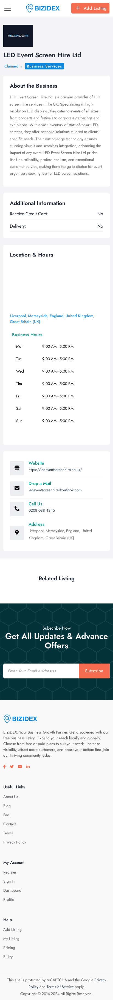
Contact (9, 824)
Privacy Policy (14, 842)
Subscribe (94, 671)
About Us (10, 796)
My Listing (11, 938)
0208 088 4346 (42, 510)
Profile (8, 899)
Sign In (9, 881)
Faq (6, 815)
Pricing (9, 947)
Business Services (44, 66)
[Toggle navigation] (8, 8)
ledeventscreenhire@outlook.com (55, 490)
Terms (8, 833)
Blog (7, 805)
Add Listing (95, 8)
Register (9, 872)
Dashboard (12, 890)
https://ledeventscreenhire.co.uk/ (55, 469)
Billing (8, 956)
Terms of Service (60, 987)
